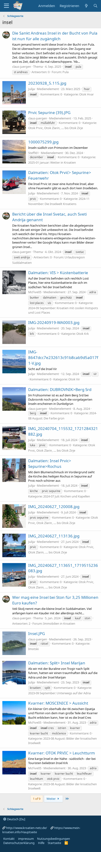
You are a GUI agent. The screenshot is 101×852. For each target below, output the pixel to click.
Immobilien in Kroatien (59, 623)
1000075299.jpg (43, 142)
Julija (31, 89)
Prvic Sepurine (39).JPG (49, 112)
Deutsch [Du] (15, 819)
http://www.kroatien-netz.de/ (26, 828)
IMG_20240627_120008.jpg (53, 506)
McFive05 (34, 292)
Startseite (54, 843)
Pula (65, 72)
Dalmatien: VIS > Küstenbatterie (58, 272)
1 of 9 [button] (36, 799)
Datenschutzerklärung (19, 843)
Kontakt (9, 838)
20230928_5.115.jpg (47, 83)
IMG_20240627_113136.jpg (53, 536)
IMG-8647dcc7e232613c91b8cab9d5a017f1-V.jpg (63, 357)
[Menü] (6, 6)
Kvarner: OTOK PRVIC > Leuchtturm (61, 753)
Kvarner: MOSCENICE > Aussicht (58, 703)
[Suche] (95, 5)
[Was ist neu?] (86, 5)
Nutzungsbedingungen (53, 838)
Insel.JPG (36, 633)
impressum (26, 838)
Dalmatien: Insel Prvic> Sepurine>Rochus (49, 463)
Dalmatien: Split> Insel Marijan (56, 663)
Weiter (51, 799)
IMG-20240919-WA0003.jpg (53, 322)
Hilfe (41, 843)
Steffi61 (33, 153)
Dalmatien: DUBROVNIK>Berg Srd (59, 389)
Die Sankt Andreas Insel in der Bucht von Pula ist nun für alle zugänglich (54, 35)
